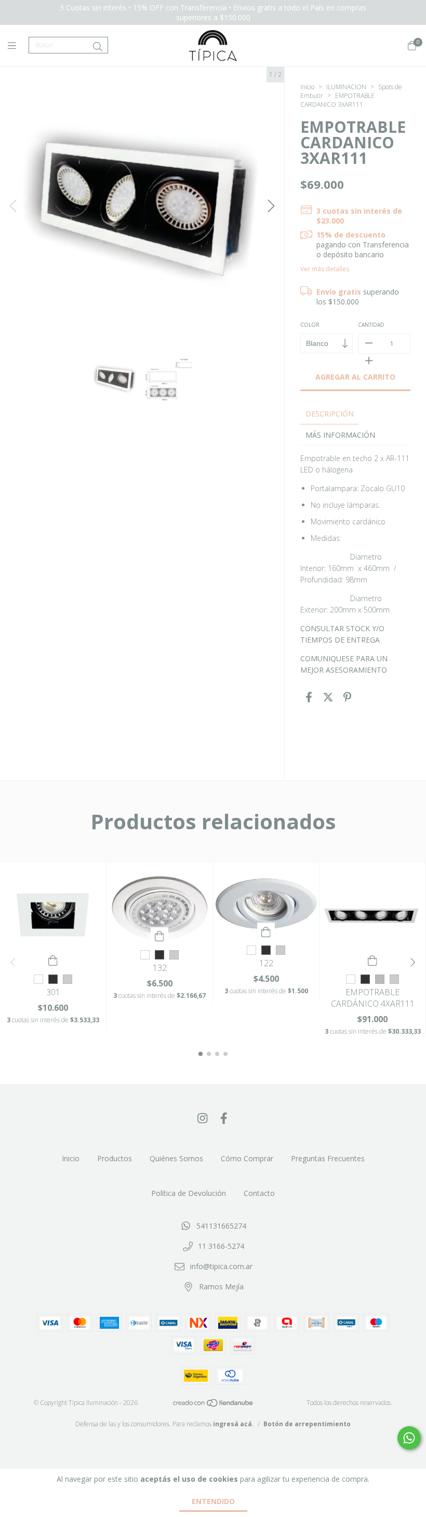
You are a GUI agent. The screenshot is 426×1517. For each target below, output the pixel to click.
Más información (340, 435)
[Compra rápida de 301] (53, 960)
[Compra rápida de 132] (159, 935)
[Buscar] (97, 46)
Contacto (259, 1193)
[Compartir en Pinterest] (347, 697)
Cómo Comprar (247, 1158)
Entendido (213, 1501)
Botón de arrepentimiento (307, 1423)
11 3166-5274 (221, 1246)
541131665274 (221, 1226)
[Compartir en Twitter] (328, 697)
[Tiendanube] (213, 1404)
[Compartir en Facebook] (308, 697)
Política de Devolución (188, 1193)
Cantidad (371, 324)
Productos (114, 1158)
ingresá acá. (233, 1423)
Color (310, 324)
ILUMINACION (346, 86)
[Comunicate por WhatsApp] (409, 1438)
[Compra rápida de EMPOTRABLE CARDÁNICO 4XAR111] (372, 960)
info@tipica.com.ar (221, 1266)
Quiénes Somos (176, 1158)
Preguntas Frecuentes (328, 1158)
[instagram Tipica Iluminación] (202, 1118)
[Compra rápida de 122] (266, 931)
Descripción (329, 414)
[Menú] (18, 46)
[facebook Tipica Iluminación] (224, 1118)
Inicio (307, 86)
